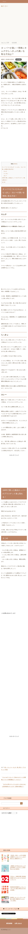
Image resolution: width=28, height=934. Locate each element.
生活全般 (18, 59)
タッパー (9, 767)
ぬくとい (4, 6)
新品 (6, 769)
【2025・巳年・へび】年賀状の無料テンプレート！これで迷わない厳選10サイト (18, 857)
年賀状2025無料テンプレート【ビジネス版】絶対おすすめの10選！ (18, 888)
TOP (6, 42)
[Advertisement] (14, 25)
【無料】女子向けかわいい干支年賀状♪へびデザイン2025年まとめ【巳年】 (18, 867)
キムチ (5, 171)
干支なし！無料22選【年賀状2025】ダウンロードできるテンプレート (18, 878)
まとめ (3, 182)
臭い (5, 767)
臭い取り (19, 767)
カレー (5, 175)
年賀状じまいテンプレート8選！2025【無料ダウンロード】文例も (17, 899)
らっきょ (6, 173)
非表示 (15, 163)
